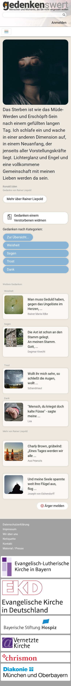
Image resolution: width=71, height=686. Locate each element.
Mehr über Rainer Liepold (25, 199)
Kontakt (7, 543)
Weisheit (13, 245)
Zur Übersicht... (18, 237)
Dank (10, 269)
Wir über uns (10, 534)
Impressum (9, 529)
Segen (11, 253)
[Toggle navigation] (6, 31)
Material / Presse (13, 548)
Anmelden (59, 22)
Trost (10, 261)
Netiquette (9, 538)
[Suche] (63, 15)
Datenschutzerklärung (16, 524)
